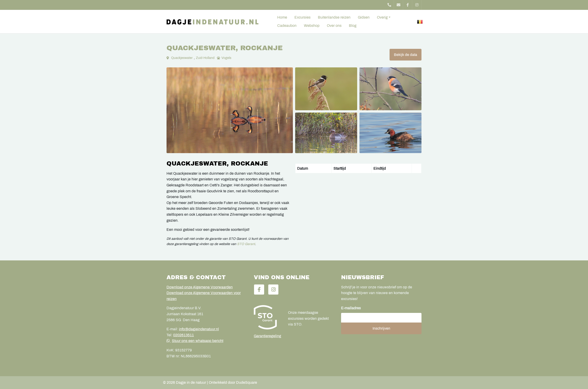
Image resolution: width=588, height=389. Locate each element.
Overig (382, 17)
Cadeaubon (287, 26)
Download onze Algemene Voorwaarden (200, 287)
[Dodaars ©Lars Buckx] (390, 133)
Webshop (311, 26)
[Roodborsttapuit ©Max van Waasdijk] (326, 88)
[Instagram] (416, 5)
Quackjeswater (182, 58)
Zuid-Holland (205, 58)
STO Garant (246, 244)
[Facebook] (407, 5)
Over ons (334, 26)
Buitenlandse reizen (334, 17)
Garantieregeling (267, 336)
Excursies (302, 17)
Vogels (226, 58)
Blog (352, 26)
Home (282, 17)
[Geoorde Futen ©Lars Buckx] (230, 110)
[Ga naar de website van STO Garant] (267, 317)
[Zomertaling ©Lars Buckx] (326, 133)
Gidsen (364, 17)
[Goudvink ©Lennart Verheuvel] (390, 88)
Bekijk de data (405, 55)
